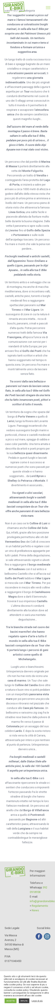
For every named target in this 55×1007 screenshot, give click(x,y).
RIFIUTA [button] (24, 1001)
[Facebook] (39, 936)
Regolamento (40, 905)
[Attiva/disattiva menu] (48, 7)
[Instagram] (47, 936)
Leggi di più (37, 1001)
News (35, 910)
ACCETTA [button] (10, 1001)
